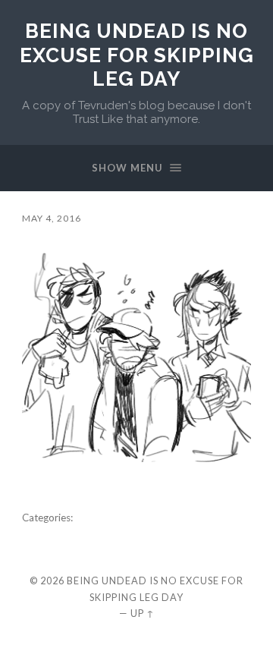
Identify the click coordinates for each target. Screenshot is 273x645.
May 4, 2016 (51, 218)
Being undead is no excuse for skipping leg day (137, 54)
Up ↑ (142, 613)
